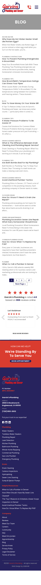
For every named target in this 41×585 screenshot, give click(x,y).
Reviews (5, 520)
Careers (5, 527)
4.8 (35, 297)
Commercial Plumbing (10, 453)
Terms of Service (8, 555)
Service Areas (7, 545)
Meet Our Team (8, 523)
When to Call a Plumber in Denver (15, 489)
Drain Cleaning (8, 468)
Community (6, 530)
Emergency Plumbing (10, 459)
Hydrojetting (7, 474)
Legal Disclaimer (8, 552)
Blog (4, 542)
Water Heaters (8, 431)
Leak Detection (8, 440)
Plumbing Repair (8, 437)
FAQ (3, 533)
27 (29, 280)
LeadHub (26, 566)
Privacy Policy (7, 548)
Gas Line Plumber (9, 456)
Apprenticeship (8, 539)
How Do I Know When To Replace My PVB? (19, 508)
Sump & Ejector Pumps (11, 480)
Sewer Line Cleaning (10, 477)
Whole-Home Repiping (11, 450)
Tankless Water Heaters (11, 434)
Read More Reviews (20, 333)
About (4, 517)
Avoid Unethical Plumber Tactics (14, 505)
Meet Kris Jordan (8, 536)
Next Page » (20, 284)
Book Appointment (21, 361)
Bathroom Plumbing (10, 446)
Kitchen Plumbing (9, 443)
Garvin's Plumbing (15, 563)
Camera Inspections (10, 471)
